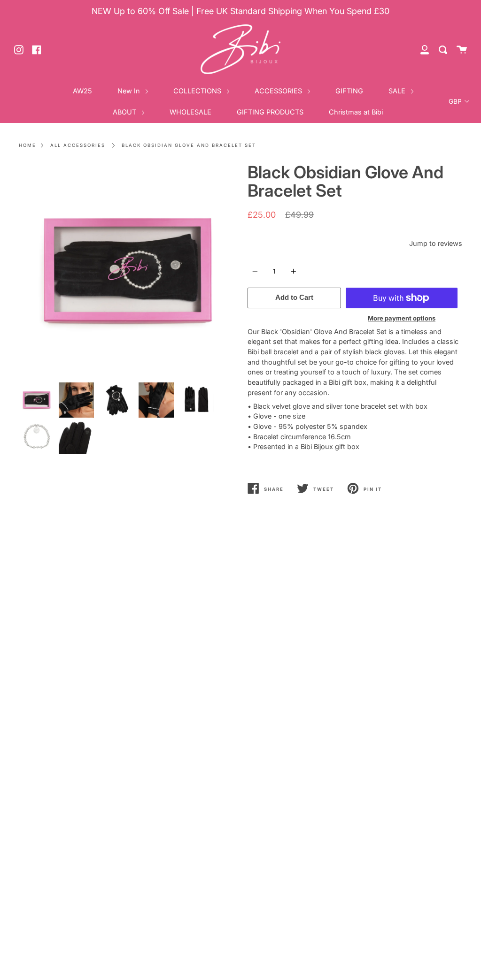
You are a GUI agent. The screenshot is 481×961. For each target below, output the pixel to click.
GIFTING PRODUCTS (270, 112)
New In (129, 91)
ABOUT (125, 112)
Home (27, 145)
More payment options (401, 318)
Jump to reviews (435, 243)
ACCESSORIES (279, 91)
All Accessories (77, 145)
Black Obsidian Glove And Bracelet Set (189, 145)
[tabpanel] (126, 270)
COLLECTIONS (198, 91)
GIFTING (349, 91)
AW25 (82, 91)
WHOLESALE (190, 112)
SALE (397, 91)
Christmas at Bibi (356, 112)
